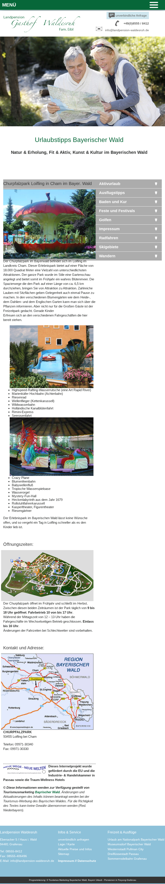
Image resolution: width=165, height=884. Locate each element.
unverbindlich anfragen (73, 839)
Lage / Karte (66, 844)
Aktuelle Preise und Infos (75, 849)
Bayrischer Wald (47, 792)
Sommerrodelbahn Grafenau (127, 858)
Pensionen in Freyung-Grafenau (120, 880)
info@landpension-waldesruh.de (127, 30)
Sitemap (63, 854)
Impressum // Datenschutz (77, 860)
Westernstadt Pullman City (126, 849)
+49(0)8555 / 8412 (136, 23)
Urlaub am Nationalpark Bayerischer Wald (136, 839)
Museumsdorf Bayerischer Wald (129, 844)
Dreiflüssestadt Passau (123, 854)
